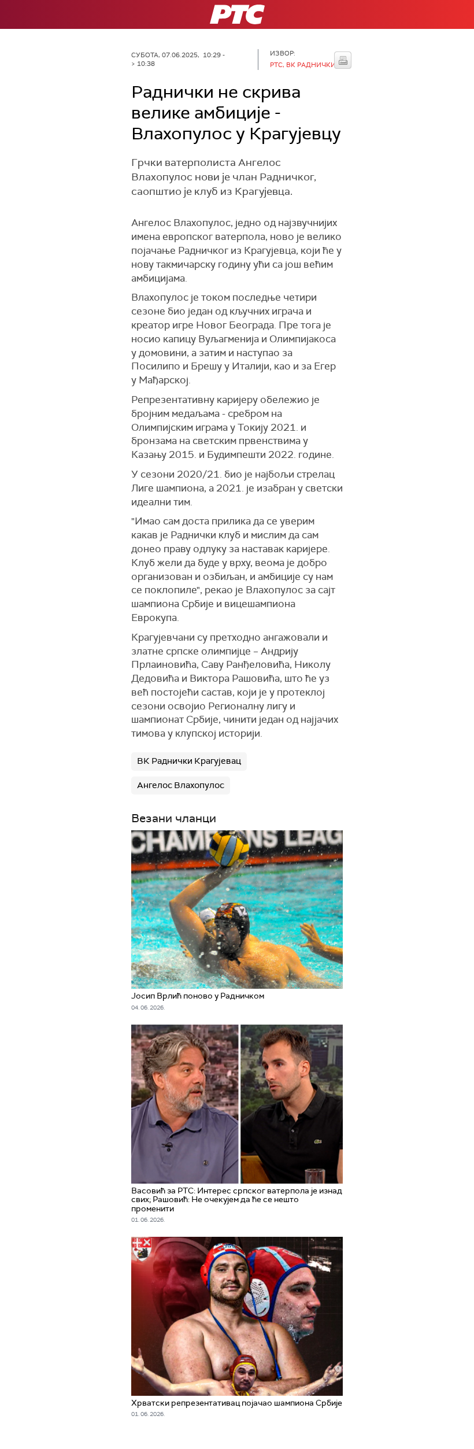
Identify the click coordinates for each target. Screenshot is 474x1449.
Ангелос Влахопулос (180, 785)
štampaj (342, 60)
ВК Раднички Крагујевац (189, 761)
